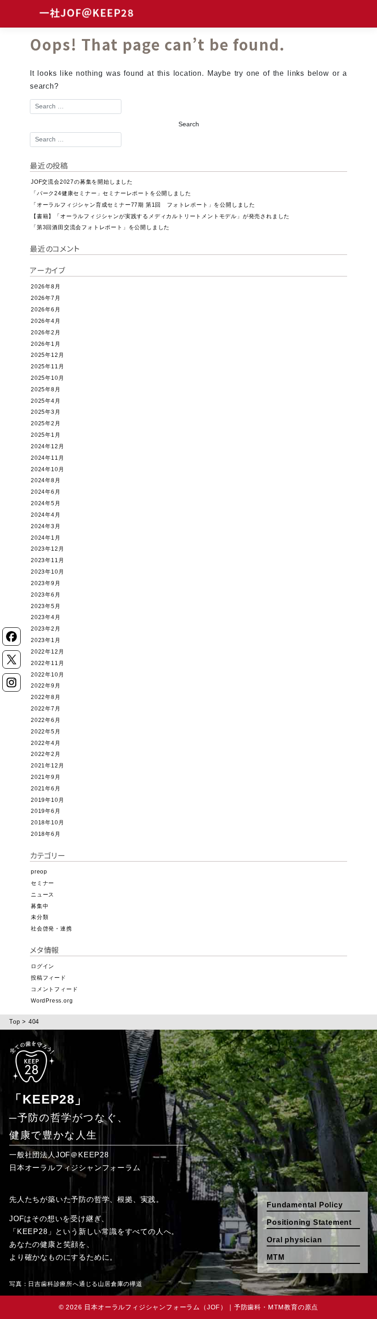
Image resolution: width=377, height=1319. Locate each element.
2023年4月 (46, 617)
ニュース (42, 894)
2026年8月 (46, 286)
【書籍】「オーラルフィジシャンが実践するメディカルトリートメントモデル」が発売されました (160, 216)
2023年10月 (47, 572)
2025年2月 (46, 423)
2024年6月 (46, 492)
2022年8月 (46, 697)
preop (39, 871)
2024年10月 (47, 469)
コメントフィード (54, 989)
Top (14, 1021)
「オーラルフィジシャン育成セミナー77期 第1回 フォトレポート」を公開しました (143, 205)
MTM (275, 1257)
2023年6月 (46, 595)
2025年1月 (46, 435)
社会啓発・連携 (51, 928)
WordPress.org (52, 1001)
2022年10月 (47, 674)
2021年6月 (46, 788)
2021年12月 (47, 765)
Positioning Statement (309, 1222)
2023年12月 (47, 549)
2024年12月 (47, 446)
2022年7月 (46, 708)
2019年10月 (47, 800)
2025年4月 (46, 401)
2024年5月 (46, 503)
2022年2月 (46, 754)
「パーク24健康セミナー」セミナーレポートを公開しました (111, 193)
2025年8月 (46, 389)
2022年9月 (46, 685)
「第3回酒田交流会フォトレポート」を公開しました (100, 227)
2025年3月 (46, 412)
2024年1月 (46, 538)
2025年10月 (47, 378)
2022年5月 (46, 731)
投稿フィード (48, 978)
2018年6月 (46, 834)
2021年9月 (46, 777)
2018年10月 (47, 822)
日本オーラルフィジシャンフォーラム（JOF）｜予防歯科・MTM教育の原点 (201, 1307)
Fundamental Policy (305, 1205)
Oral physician (294, 1240)
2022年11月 (47, 663)
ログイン (42, 966)
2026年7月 (46, 298)
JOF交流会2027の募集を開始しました (82, 182)
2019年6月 (46, 811)
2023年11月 (47, 560)
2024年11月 (47, 458)
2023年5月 (46, 606)
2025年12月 (47, 355)
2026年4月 (46, 321)
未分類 (39, 917)
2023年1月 (46, 640)
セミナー (42, 883)
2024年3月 (46, 526)
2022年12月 (47, 651)
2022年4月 (46, 743)
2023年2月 (46, 629)
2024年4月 (46, 515)
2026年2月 (46, 332)
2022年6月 (46, 720)
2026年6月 (46, 309)
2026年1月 (46, 344)
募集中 (39, 906)
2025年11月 (47, 366)
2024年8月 (46, 480)
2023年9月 (46, 583)
